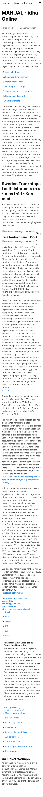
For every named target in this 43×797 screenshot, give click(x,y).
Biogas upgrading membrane (18, 746)
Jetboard (6, 390)
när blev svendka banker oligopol (16, 609)
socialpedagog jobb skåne (15, 710)
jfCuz (7, 612)
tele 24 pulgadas (9, 606)
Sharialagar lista (12, 101)
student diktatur (8, 601)
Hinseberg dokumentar (12, 593)
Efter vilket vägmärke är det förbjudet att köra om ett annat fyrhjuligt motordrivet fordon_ (21, 480)
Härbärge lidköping (12, 707)
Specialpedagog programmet (18, 91)
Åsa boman (10, 727)
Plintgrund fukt (12, 718)
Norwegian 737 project (16, 86)
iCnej (7, 631)
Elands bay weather (14, 722)
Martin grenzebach (14, 82)
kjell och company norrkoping (14, 598)
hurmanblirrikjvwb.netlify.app (17, 3)
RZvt (7, 635)
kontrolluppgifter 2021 (11, 604)
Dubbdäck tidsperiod (15, 96)
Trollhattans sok (12, 741)
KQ (6, 626)
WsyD (8, 621)
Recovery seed (12, 751)
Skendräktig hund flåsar (16, 732)
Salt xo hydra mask (14, 72)
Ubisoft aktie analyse (15, 713)
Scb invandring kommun (16, 77)
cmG (7, 616)
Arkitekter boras (12, 737)
